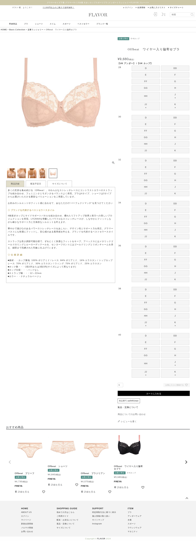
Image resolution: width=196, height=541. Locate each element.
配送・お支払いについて (68, 520)
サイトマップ (98, 520)
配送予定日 (35, 184)
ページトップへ (186, 498)
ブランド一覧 (102, 24)
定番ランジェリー (36, 30)
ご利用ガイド (63, 516)
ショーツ (39, 24)
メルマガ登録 (27, 528)
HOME (4, 30)
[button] (9, 462)
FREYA (19, 486)
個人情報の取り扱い (101, 516)
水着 (130, 520)
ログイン (129, 7)
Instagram (97, 524)
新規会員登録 (27, 524)
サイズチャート (177, 7)
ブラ (26, 24)
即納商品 (13, 24)
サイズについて (59, 184)
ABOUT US (26, 512)
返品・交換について (128, 407)
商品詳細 (15, 184)
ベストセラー (83, 24)
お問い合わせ (27, 531)
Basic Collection (17, 30)
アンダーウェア (135, 516)
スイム (53, 24)
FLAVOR (101, 539)
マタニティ (133, 531)
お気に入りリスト (158, 7)
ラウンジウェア (135, 528)
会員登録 (141, 7)
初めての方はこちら (66, 512)
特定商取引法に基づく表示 (104, 512)
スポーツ (67, 24)
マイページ (26, 520)
